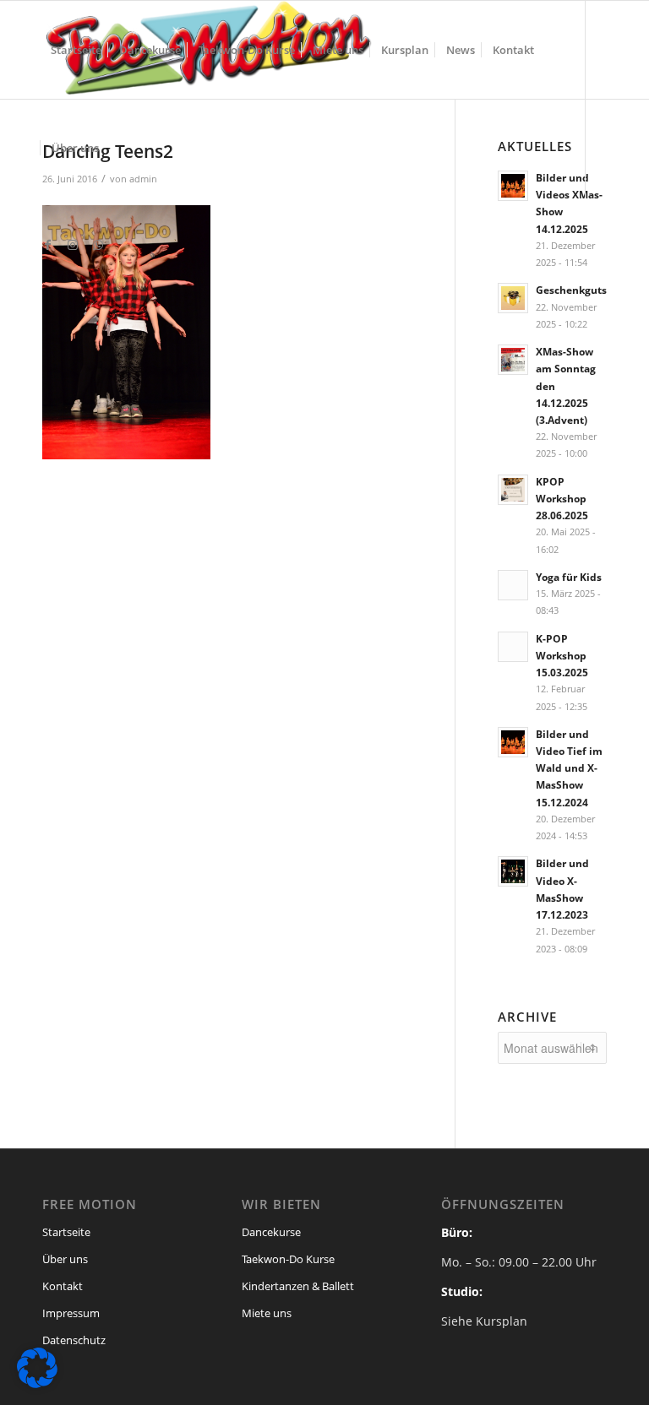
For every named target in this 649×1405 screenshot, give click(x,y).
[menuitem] (76, 50)
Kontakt (62, 1286)
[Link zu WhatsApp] (98, 245)
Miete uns (267, 1313)
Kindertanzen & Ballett (298, 1286)
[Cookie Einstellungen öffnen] (37, 1383)
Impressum (71, 1313)
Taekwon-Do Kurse (288, 1259)
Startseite (66, 1232)
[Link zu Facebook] (47, 245)
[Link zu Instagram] (72, 245)
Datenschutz (74, 1340)
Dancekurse (271, 1232)
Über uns (65, 1259)
